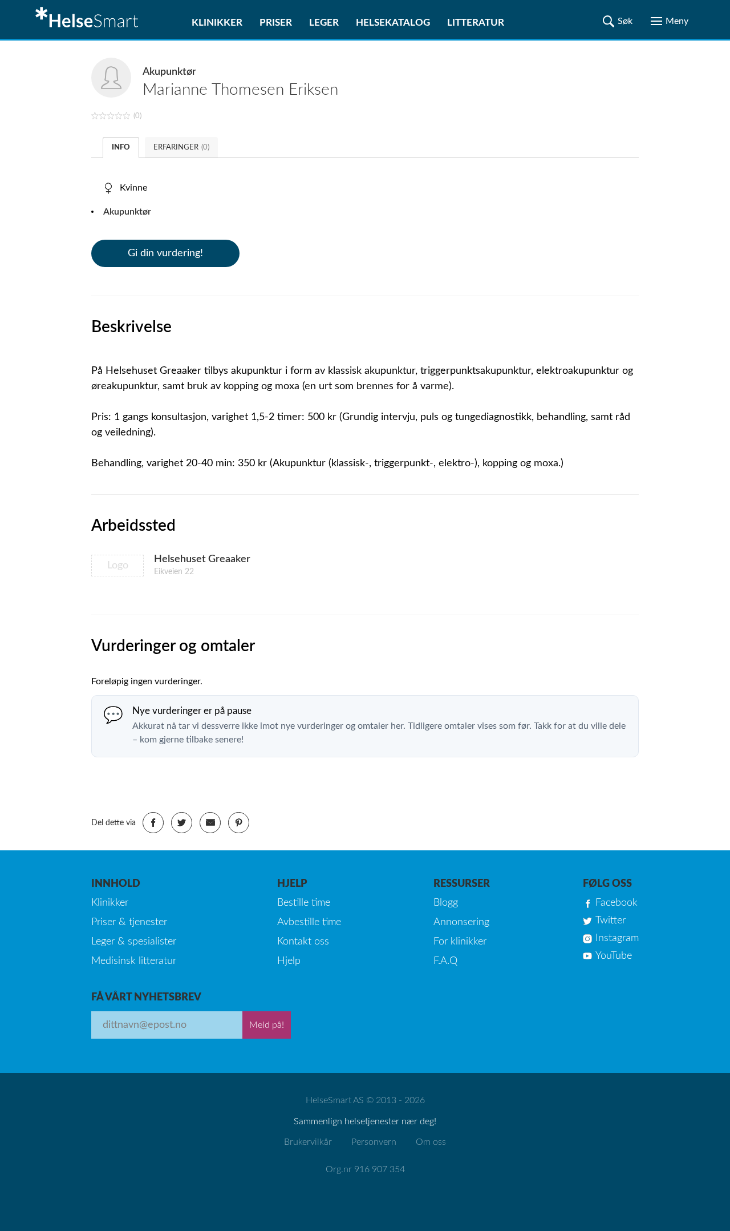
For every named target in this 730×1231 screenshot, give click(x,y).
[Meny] (669, 21)
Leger (324, 22)
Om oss (431, 1142)
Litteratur (475, 22)
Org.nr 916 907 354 (365, 1169)
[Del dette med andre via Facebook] (153, 822)
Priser (275, 22)
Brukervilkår (308, 1142)
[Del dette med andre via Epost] (210, 822)
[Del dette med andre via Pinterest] (238, 822)
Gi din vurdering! (165, 253)
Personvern (373, 1142)
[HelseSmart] (88, 19)
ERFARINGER (181, 147)
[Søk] (618, 21)
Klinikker (217, 22)
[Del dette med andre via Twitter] (181, 822)
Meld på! (266, 1025)
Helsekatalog (393, 22)
